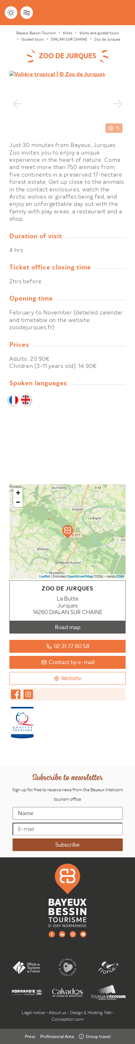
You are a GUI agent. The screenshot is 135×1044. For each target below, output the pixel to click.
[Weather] (11, 12)
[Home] (67, 895)
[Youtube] (83, 934)
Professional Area (57, 1036)
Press (30, 1036)
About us (57, 1012)
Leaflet (45, 576)
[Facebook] (52, 934)
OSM (120, 576)
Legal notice (33, 1012)
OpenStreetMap (80, 576)
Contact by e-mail (71, 662)
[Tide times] (26, 12)
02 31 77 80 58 (71, 646)
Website (71, 678)
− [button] (18, 502)
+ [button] (18, 493)
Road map (67, 627)
